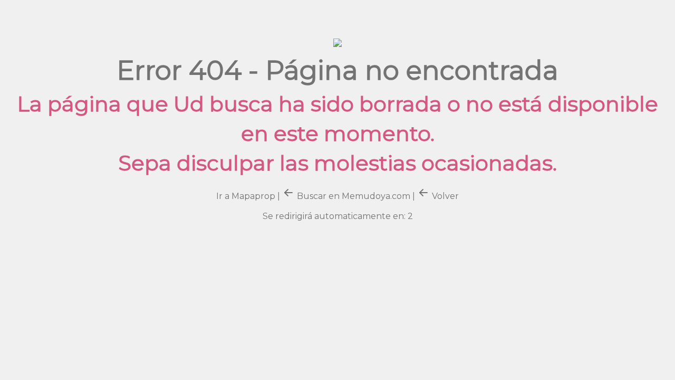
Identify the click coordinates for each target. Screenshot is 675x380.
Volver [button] (444, 196)
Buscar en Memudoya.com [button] (353, 196)
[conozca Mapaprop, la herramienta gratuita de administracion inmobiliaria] (337, 40)
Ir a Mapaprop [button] (245, 196)
